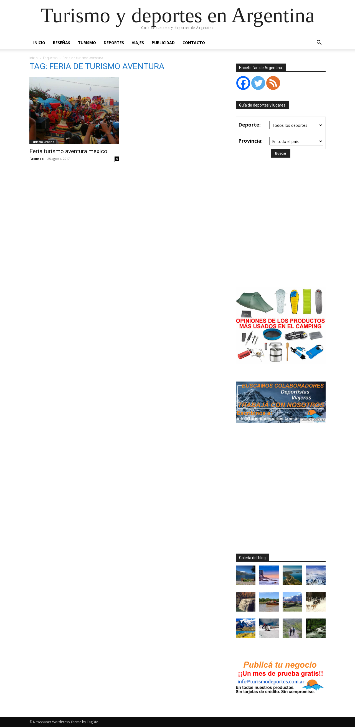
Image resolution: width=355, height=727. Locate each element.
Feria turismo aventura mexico (68, 151)
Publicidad (163, 42)
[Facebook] (243, 83)
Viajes (138, 42)
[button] (319, 43)
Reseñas (61, 42)
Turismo (87, 42)
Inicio (39, 42)
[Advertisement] (282, 230)
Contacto (193, 42)
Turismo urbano (42, 142)
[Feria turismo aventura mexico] (74, 110)
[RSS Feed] (273, 83)
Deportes (114, 42)
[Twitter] (258, 83)
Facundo (36, 158)
